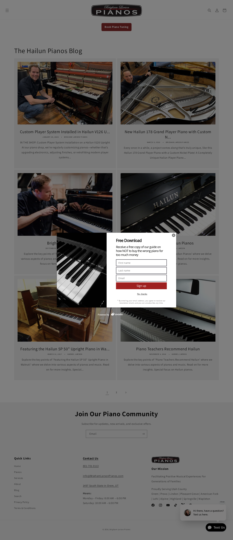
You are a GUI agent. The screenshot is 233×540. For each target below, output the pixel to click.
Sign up (141, 286)
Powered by (103, 314)
